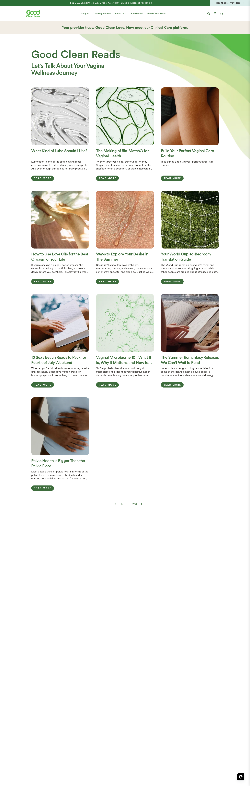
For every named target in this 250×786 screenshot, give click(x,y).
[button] (208, 13)
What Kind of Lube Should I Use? (59, 150)
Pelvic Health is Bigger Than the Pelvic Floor (58, 463)
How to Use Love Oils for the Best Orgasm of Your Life (59, 257)
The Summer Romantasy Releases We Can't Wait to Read (190, 360)
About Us (119, 13)
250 (134, 504)
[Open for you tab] (240, 776)
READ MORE (42, 178)
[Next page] (141, 504)
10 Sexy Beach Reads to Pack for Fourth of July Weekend (58, 360)
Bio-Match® (137, 13)
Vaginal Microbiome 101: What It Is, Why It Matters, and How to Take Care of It (123, 360)
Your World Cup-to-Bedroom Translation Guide (186, 257)
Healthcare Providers (228, 2)
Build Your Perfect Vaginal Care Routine (187, 153)
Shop (83, 13)
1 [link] (109, 504)
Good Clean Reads (156, 13)
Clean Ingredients (102, 13)
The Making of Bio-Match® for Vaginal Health (122, 153)
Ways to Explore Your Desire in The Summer (122, 257)
